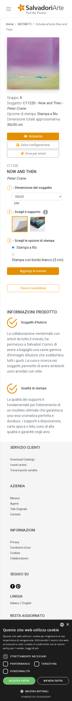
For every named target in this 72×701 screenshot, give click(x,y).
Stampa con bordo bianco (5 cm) (37, 260)
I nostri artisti (18, 464)
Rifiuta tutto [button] (53, 680)
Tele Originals (18, 509)
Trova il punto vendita (23, 470)
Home (10, 24)
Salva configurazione (35, 145)
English (26, 603)
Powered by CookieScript (36, 696)
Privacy (14, 542)
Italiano (14, 603)
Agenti (14, 503)
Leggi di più (32, 648)
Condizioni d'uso (20, 547)
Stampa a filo (26, 247)
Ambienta (35, 136)
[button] (36, 691)
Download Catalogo (22, 459)
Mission (15, 498)
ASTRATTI (24, 24)
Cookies (15, 553)
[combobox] (62, 625)
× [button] (67, 624)
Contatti (15, 514)
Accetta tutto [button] (19, 680)
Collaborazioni (19, 558)
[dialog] (36, 660)
